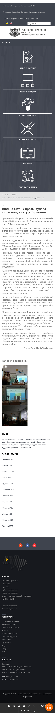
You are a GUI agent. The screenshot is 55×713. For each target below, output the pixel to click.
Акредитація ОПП (28, 6)
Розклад (24, 12)
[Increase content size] (45, 706)
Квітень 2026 (7, 465)
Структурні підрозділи (11, 12)
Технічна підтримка (9, 609)
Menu (7, 42)
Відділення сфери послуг (21, 445)
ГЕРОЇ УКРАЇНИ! (8, 599)
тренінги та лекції (17, 439)
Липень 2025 (7, 514)
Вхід (32, 18)
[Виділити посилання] (28, 705)
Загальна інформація (10, 581)
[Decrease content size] (39, 706)
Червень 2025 (7, 520)
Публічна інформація (10, 590)
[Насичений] (23, 705)
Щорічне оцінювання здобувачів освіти (17, 596)
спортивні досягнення (33, 439)
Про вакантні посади (10, 593)
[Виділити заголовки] (33, 705)
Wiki (37, 18)
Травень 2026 (7, 459)
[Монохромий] (13, 705)
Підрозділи (6, 587)
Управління (6, 584)
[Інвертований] (8, 705)
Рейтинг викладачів (9, 606)
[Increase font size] (28, 710)
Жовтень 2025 (7, 496)
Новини (13, 195)
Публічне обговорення (11, 6)
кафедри (5, 439)
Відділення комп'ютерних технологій (21, 442)
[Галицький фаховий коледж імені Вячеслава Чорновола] (27, 33)
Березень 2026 (8, 471)
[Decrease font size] (22, 710)
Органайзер (24, 18)
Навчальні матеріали (37, 12)
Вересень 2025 (8, 502)
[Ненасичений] (18, 705)
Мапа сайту (6, 640)
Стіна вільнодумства (11, 18)
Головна (5, 195)
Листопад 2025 (8, 490)
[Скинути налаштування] (33, 710)
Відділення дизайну (38, 445)
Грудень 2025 (7, 484)
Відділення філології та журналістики (16, 448)
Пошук (4, 649)
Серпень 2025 (7, 508)
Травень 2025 (7, 526)
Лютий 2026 (7, 478)
